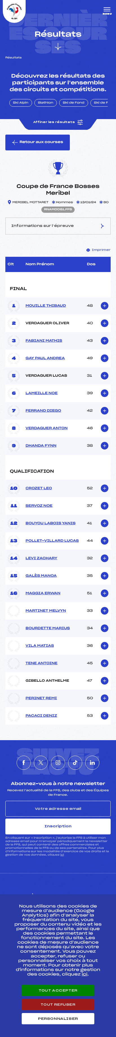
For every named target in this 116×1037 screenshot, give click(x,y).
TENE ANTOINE (41, 663)
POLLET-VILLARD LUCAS (52, 541)
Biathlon (45, 103)
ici (62, 855)
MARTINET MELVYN (46, 611)
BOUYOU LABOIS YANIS (51, 523)
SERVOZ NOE (39, 506)
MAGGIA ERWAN (43, 593)
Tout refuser (58, 1004)
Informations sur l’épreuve (42, 225)
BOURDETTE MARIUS (48, 628)
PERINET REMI (41, 698)
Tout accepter (58, 990)
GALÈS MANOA (41, 576)
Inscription (58, 826)
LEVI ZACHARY (41, 558)
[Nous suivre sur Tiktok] (75, 763)
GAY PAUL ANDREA (45, 358)
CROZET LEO (39, 488)
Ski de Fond (73, 103)
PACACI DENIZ (41, 716)
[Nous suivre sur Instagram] (58, 763)
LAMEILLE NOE (42, 393)
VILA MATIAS (40, 646)
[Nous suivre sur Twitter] (41, 763)
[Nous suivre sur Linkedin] (92, 763)
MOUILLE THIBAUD (46, 306)
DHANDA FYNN (41, 446)
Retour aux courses (41, 142)
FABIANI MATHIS (44, 341)
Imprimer (101, 250)
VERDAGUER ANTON (47, 428)
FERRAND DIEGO (43, 411)
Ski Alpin (20, 103)
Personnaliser (58, 1018)
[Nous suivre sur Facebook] (24, 763)
